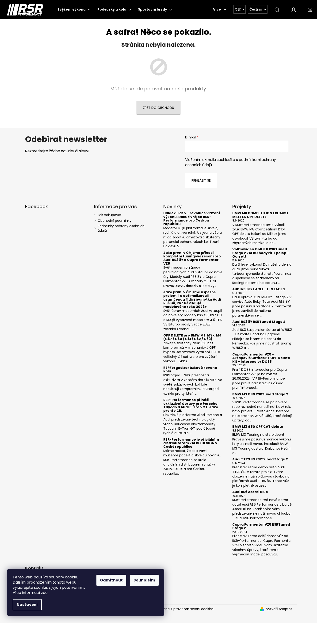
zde (44, 592)
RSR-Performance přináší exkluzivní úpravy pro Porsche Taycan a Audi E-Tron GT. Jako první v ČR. (190, 405)
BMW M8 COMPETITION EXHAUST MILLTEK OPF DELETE (260, 215)
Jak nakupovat (110, 215)
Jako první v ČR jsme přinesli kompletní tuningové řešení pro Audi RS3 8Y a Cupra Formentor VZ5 (192, 258)
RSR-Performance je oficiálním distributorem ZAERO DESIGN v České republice (191, 443)
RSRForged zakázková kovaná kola (190, 369)
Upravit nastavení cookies (192, 609)
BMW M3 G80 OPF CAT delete (257, 426)
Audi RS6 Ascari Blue (250, 492)
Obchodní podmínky (114, 220)
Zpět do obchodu (158, 107)
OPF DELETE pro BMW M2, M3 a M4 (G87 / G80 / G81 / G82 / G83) (192, 337)
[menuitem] (74, 9)
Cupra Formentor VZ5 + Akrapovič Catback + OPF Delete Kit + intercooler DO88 (261, 358)
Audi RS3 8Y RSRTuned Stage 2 (258, 322)
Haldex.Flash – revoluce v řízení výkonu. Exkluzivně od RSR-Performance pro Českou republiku (191, 218)
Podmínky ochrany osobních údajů (121, 228)
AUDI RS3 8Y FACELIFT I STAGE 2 (258, 289)
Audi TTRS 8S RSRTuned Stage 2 (260, 459)
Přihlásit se (201, 180)
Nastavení (27, 604)
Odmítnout (111, 580)
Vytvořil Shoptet (279, 609)
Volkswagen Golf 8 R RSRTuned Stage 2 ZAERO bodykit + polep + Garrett (260, 253)
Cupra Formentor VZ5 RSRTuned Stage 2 (261, 526)
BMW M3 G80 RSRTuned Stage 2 (260, 394)
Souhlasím (144, 580)
